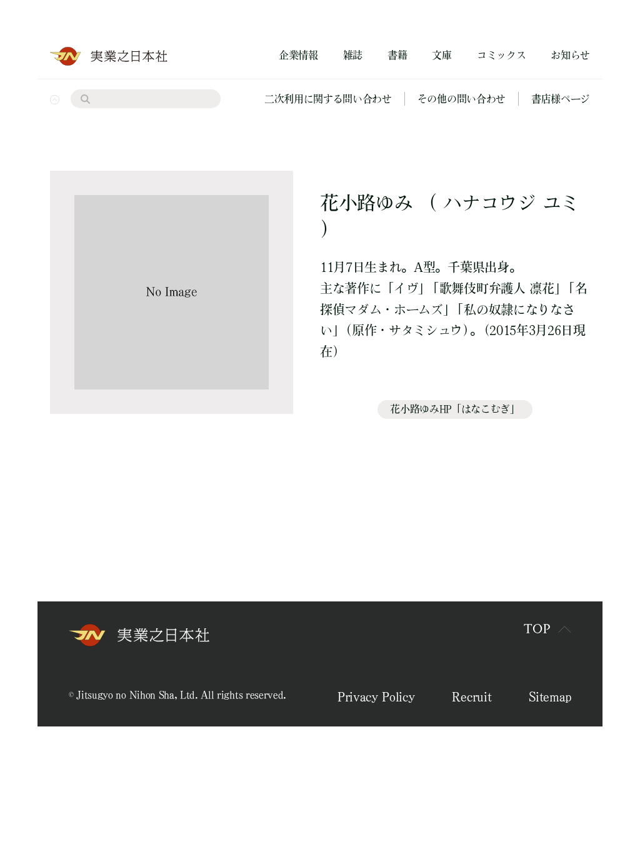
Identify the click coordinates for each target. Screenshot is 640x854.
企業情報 (298, 55)
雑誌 (352, 55)
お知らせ (570, 55)
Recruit (471, 696)
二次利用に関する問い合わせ (328, 99)
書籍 (397, 55)
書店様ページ (560, 99)
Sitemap (550, 696)
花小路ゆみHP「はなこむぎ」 (455, 409)
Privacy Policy (376, 696)
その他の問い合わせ (462, 99)
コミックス (501, 55)
